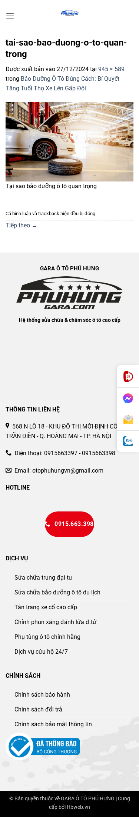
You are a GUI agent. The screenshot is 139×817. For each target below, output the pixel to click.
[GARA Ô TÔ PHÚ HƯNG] (69, 13)
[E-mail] (128, 420)
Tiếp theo (21, 225)
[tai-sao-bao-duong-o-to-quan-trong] (69, 141)
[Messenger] (128, 398)
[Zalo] (128, 441)
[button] (10, 15)
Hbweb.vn (78, 807)
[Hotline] (128, 376)
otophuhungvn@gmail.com (67, 470)
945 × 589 (111, 69)
